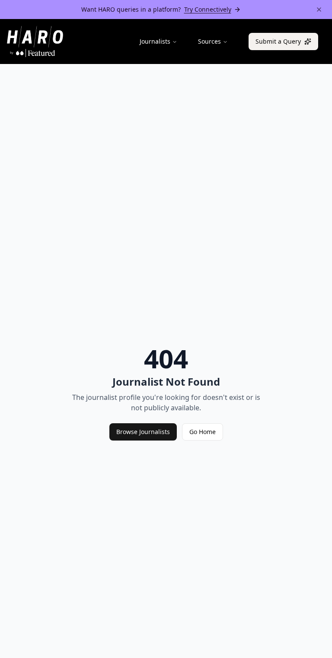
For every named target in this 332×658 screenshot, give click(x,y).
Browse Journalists (143, 432)
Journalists (155, 41)
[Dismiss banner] (319, 9)
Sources (209, 41)
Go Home (202, 432)
